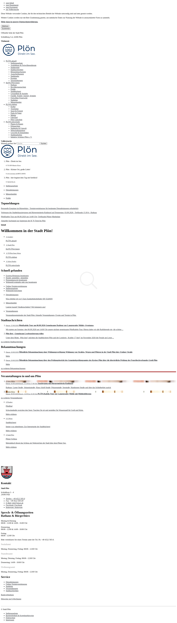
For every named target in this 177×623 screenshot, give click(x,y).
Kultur (13, 107)
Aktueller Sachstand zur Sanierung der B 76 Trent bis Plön (23, 221)
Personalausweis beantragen (16, 280)
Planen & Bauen (17, 124)
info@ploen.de (14, 503)
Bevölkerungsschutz (18, 87)
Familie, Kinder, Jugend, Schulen (23, 96)
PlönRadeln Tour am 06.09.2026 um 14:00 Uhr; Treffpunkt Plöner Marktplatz (30, 217)
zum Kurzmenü (12, 7)
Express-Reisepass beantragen (17, 276)
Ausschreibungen (17, 74)
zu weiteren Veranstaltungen (11, 398)
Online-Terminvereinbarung (16, 286)
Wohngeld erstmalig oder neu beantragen (21, 282)
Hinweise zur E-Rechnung (11, 599)
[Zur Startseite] (19, 57)
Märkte (13, 115)
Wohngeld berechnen (14, 291)
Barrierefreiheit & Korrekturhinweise (20, 616)
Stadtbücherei (16, 91)
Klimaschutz (15, 126)
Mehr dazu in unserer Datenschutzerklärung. (19, 22)
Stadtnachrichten (17, 70)
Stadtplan (14, 100)
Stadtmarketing (16, 135)
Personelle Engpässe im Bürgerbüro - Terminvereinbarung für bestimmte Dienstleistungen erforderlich (39, 208)
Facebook (14, 505)
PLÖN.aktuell (11, 61)
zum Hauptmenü (12, 5)
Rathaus (14, 85)
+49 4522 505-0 (15, 499)
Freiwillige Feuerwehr (19, 98)
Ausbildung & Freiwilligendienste (23, 65)
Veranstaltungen (17, 81)
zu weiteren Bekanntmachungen (13, 368)
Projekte (14, 78)
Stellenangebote (17, 63)
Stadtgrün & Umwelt (18, 128)
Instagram (14, 507)
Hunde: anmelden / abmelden (17, 278)
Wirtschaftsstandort (18, 130)
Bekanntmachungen (18, 72)
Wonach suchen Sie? (9, 143)
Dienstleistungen (12, 582)
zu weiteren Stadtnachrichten (12, 342)
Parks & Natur (16, 113)
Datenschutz (10, 618)
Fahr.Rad (14, 117)
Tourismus (15, 109)
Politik (13, 89)
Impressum (10, 620)
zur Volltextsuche (12, 9)
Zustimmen (6, 29)
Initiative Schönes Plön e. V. (21, 137)
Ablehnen (5, 26)
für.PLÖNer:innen (13, 83)
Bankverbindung (7, 595)
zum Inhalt (10, 3)
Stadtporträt (15, 67)
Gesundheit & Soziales (19, 94)
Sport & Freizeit (17, 111)
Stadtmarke (15, 76)
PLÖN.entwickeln (13, 122)
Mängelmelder (16, 102)
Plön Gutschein (16, 120)
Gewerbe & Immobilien (20, 133)
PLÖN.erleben (11, 104)
